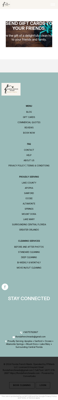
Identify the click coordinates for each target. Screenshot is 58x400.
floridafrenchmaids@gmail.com (30, 336)
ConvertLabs (29, 376)
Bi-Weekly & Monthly (29, 262)
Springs (29, 209)
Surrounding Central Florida (29, 224)
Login (43, 385)
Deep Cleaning (29, 257)
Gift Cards (29, 117)
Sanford (29, 193)
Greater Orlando (29, 229)
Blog (29, 112)
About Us (29, 160)
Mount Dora (29, 214)
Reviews (29, 127)
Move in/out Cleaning (29, 267)
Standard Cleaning (29, 252)
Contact (29, 150)
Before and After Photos (29, 247)
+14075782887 (30, 332)
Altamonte (29, 203)
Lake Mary (29, 219)
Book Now (29, 132)
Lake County (29, 182)
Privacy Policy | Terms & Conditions (29, 165)
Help (29, 155)
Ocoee (29, 198)
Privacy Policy (51, 396)
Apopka (29, 188)
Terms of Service (28, 398)
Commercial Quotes (29, 122)
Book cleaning (22, 385)
